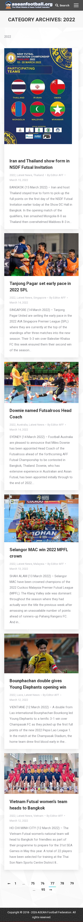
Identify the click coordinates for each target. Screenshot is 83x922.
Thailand (38, 175)
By (55, 175)
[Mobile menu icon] (76, 5)
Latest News (24, 175)
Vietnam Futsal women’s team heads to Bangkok (38, 805)
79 (72, 883)
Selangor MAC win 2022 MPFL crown (39, 553)
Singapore (39, 297)
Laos (20, 695)
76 (42, 883)
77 (52, 883)
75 (33, 883)
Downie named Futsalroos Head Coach (41, 413)
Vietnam (38, 815)
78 (62, 883)
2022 (13, 175)
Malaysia (38, 563)
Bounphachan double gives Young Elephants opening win (38, 684)
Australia (22, 424)
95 (43, 890)
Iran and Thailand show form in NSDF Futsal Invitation (40, 164)
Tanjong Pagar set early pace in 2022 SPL (40, 286)
